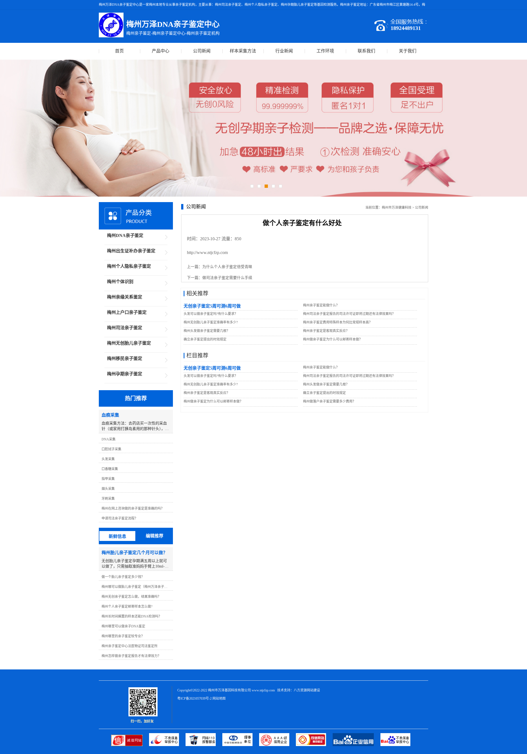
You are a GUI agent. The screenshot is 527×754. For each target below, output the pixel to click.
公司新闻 (202, 51)
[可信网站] (314, 745)
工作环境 (325, 51)
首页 (119, 51)
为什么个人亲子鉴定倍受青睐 (227, 267)
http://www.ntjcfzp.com (207, 252)
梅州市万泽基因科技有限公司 (229, 690)
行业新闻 (284, 51)
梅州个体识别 (120, 281)
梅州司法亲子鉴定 (124, 327)
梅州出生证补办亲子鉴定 (131, 250)
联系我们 (366, 51)
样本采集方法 (243, 51)
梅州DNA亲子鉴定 (125, 235)
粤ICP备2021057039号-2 (194, 698)
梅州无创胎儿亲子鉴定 (129, 343)
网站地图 (219, 698)
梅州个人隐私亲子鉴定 (129, 266)
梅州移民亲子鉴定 (124, 358)
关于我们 (407, 51)
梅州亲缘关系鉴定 (124, 297)
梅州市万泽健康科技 (396, 208)
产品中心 (160, 51)
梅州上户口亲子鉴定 (127, 312)
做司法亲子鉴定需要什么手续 (227, 278)
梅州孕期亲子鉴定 (124, 374)
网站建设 (313, 690)
